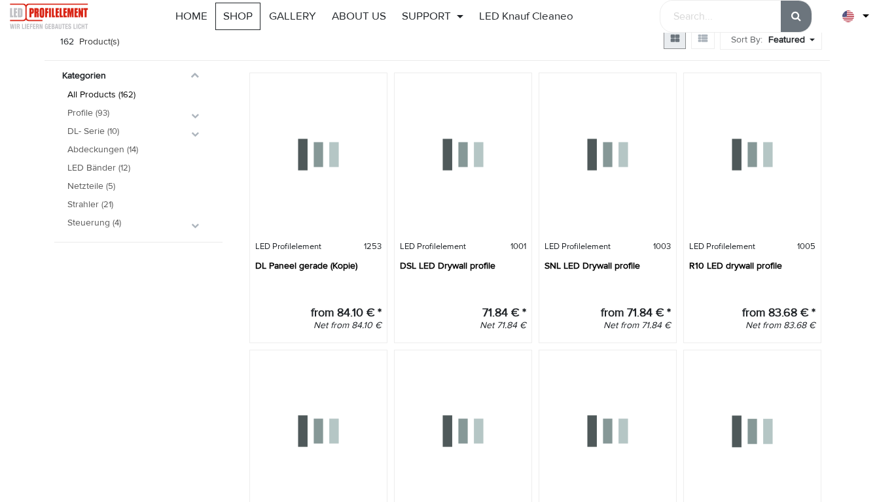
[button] (793, 39)
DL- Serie (86, 131)
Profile (80, 112)
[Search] (796, 16)
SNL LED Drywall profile (592, 265)
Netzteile (85, 186)
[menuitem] (191, 16)
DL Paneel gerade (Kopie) (306, 265)
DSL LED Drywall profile (447, 265)
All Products (91, 94)
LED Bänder (91, 167)
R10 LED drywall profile (735, 265)
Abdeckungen (95, 149)
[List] (702, 39)
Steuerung (88, 222)
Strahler (83, 204)
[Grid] (675, 39)
